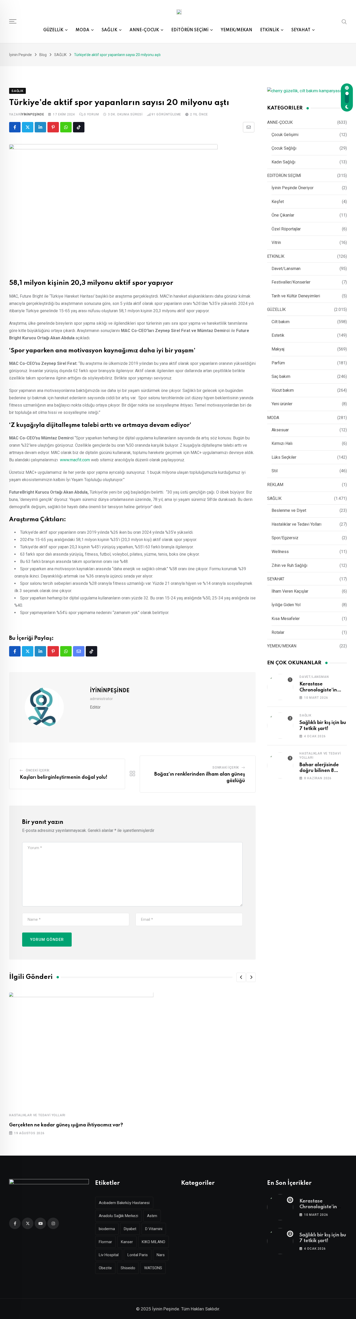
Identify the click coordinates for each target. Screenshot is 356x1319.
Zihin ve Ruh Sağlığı (289, 565)
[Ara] (344, 21)
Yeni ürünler (282, 403)
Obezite (105, 1268)
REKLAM (275, 484)
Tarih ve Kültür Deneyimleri (296, 295)
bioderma (107, 1228)
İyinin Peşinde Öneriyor (293, 187)
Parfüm (278, 362)
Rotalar (278, 632)
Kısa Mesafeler (286, 618)
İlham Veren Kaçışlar (290, 591)
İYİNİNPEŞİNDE (32, 114)
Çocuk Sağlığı (284, 148)
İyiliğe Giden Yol (286, 604)
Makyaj (278, 349)
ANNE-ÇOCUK (144, 30)
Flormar (105, 1242)
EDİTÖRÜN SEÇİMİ (189, 30)
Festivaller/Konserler (291, 282)
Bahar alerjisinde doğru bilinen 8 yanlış (319, 771)
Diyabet (130, 1228)
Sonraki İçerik (225, 767)
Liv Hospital (109, 1255)
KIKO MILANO (153, 1242)
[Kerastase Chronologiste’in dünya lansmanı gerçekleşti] (280, 687)
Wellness (280, 551)
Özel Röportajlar (286, 228)
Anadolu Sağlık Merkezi (118, 1215)
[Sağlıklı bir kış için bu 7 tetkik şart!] (280, 726)
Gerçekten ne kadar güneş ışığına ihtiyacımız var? (66, 1125)
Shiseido (128, 1268)
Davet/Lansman (286, 268)
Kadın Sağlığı (283, 161)
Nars (161, 1255)
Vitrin (276, 242)
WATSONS (153, 1268)
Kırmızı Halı (282, 443)
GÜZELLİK (53, 30)
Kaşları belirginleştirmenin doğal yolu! (63, 777)
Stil (275, 470)
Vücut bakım (283, 390)
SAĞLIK (109, 30)
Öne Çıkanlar (283, 215)
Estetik (278, 335)
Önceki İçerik (38, 770)
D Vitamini (153, 1228)
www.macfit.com (75, 459)
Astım (152, 1215)
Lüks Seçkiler (284, 457)
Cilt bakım (281, 321)
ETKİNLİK (269, 30)
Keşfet (278, 201)
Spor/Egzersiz (285, 537)
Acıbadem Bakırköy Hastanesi (124, 1202)
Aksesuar (280, 429)
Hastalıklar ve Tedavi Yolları (37, 1115)
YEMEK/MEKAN (236, 30)
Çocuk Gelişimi (285, 134)
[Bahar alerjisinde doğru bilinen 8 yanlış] (280, 765)
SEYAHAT (300, 30)
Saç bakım (281, 376)
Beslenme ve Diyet (289, 510)
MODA (82, 30)
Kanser (127, 1242)
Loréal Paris (137, 1255)
